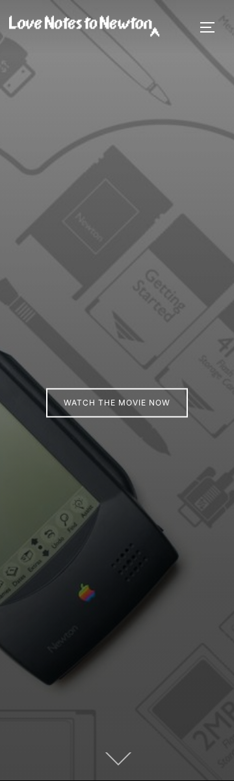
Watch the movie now (117, 402)
